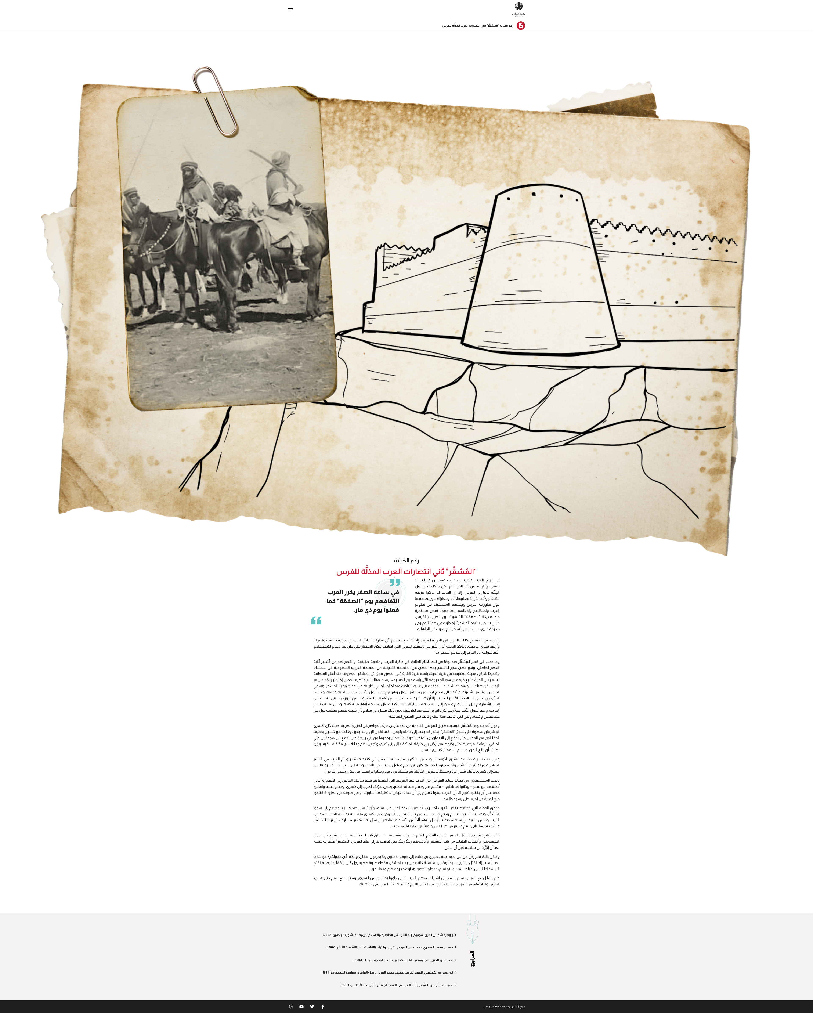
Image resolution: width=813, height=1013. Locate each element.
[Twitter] (312, 1007)
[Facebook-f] (323, 1007)
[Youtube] (301, 1007)
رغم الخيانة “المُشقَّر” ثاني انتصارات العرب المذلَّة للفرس (477, 25)
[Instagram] (291, 1007)
